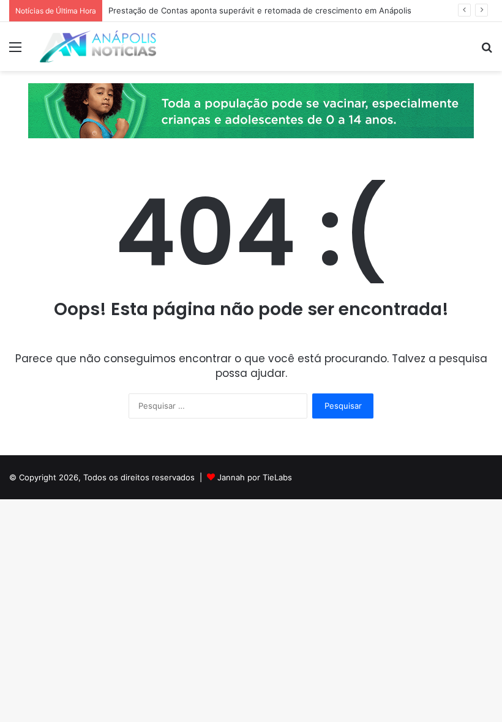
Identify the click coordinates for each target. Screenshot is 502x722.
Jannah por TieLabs (254, 477)
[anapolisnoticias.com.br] (98, 46)
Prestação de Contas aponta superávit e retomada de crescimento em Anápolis (259, 10)
